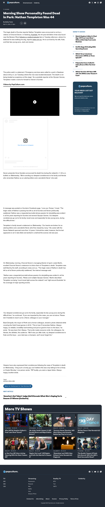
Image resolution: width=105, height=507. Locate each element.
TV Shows (6, 9)
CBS (4, 486)
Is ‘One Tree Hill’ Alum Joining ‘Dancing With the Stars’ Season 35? (16, 455)
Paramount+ (31, 481)
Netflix (30, 489)
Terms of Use (85, 109)
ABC (4, 481)
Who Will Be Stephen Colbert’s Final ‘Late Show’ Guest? (15, 431)
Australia (34, 34)
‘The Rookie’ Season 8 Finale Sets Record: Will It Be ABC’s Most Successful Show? (87, 455)
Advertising (39, 499)
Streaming (32, 428)
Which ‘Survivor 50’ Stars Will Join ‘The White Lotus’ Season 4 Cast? (86, 73)
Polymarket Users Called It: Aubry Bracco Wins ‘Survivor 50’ (85, 64)
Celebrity (36, 3)
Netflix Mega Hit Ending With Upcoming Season (86, 48)
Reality (55, 428)
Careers (54, 499)
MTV (54, 481)
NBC (4, 484)
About (47, 499)
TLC (54, 484)
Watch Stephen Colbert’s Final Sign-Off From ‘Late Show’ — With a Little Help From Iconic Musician (86, 39)
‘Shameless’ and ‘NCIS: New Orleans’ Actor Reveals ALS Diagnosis (62, 455)
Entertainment (27, 3)
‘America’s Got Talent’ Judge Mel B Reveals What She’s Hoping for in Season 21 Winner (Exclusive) (32, 397)
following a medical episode (29, 37)
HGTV (55, 486)
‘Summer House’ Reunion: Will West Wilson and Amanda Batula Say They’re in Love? (63, 432)
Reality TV (57, 478)
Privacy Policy (86, 111)
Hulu (29, 491)
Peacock (30, 484)
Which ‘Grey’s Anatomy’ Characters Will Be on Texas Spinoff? (85, 55)
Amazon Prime (32, 494)
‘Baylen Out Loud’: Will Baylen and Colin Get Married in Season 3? (40, 455)
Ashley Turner (9, 22)
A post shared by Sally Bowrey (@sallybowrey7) (25, 166)
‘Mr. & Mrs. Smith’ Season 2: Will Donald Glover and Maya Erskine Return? (40, 432)
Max (29, 486)
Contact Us (30, 499)
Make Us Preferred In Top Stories (17, 386)
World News (12, 381)
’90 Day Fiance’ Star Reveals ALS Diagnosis (89, 431)
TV (4, 478)
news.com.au (37, 39)
